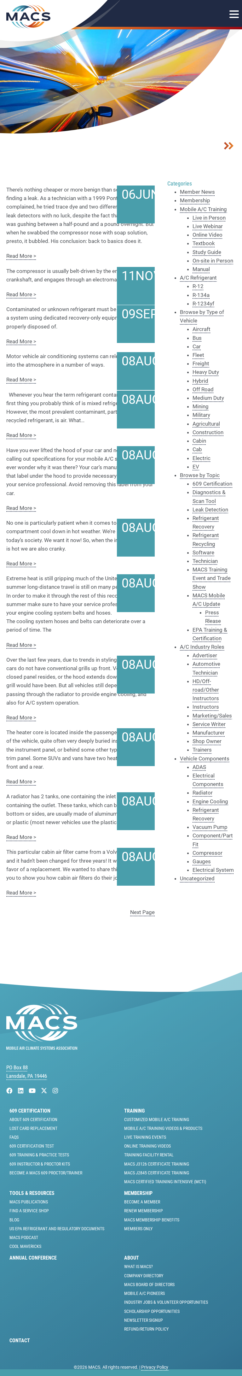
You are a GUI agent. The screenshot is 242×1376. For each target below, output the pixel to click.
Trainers (202, 750)
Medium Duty (208, 398)
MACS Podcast (23, 1237)
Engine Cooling (210, 801)
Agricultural (206, 424)
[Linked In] (21, 1091)
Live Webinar (208, 226)
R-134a (201, 295)
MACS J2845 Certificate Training (156, 1172)
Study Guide (207, 252)
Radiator (203, 792)
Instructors (206, 707)
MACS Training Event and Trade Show (212, 578)
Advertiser (205, 655)
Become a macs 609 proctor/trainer (45, 1172)
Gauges (202, 861)
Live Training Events (145, 1137)
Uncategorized (197, 878)
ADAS (199, 767)
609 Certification (212, 484)
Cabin (199, 441)
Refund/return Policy (146, 1329)
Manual (201, 269)
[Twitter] (45, 1091)
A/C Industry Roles (202, 647)
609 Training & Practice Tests (39, 1154)
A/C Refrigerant (198, 278)
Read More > (21, 256)
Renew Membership (143, 1210)
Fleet (198, 355)
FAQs (14, 1137)
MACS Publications (28, 1201)
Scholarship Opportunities (152, 1311)
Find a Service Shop (29, 1210)
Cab (197, 449)
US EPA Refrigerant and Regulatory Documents (56, 1228)
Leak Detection (210, 509)
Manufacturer (209, 732)
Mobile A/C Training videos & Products (163, 1128)
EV (196, 467)
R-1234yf (203, 303)
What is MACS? (138, 1266)
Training (134, 1110)
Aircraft (201, 329)
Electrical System (213, 870)
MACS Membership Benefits (151, 1219)
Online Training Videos (147, 1146)
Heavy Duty (206, 372)
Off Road (203, 389)
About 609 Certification (33, 1119)
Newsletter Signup (143, 1320)
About (131, 1258)
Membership (195, 200)
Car (197, 346)
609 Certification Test (31, 1146)
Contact (19, 1340)
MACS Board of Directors (149, 1284)
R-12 (198, 286)
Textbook (204, 243)
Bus (197, 338)
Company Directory (143, 1275)
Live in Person (209, 218)
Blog (14, 1219)
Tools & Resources (32, 1193)
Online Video (207, 235)
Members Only (138, 1228)
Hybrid (200, 381)
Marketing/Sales (212, 715)
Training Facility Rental (149, 1154)
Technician (205, 561)
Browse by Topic (200, 475)
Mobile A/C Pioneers (144, 1293)
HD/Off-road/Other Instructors (206, 689)
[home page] (41, 1048)
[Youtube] (33, 1091)
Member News (197, 192)
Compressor (207, 853)
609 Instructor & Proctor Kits (39, 1163)
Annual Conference (33, 1258)
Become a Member (142, 1201)
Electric (201, 458)
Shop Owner (207, 741)
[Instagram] (55, 1091)
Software (203, 552)
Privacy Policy (154, 1367)
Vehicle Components (204, 758)
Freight (201, 363)
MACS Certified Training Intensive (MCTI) (165, 1181)
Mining (201, 406)
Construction (208, 432)
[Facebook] (10, 1091)
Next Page (142, 912)
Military (201, 415)
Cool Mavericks (25, 1246)
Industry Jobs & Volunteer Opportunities (166, 1302)
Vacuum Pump (210, 827)
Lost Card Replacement (33, 1128)
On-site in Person (213, 260)
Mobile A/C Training (203, 209)
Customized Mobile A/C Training (156, 1119)
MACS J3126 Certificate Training (156, 1163)
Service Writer (209, 724)
